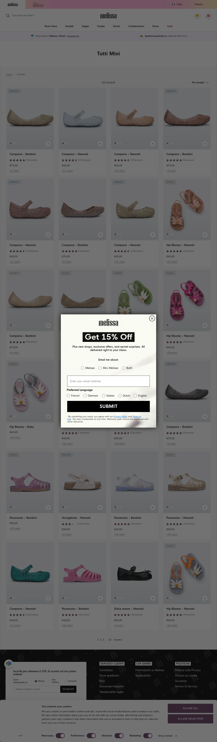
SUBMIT (108, 406)
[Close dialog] (152, 318)
